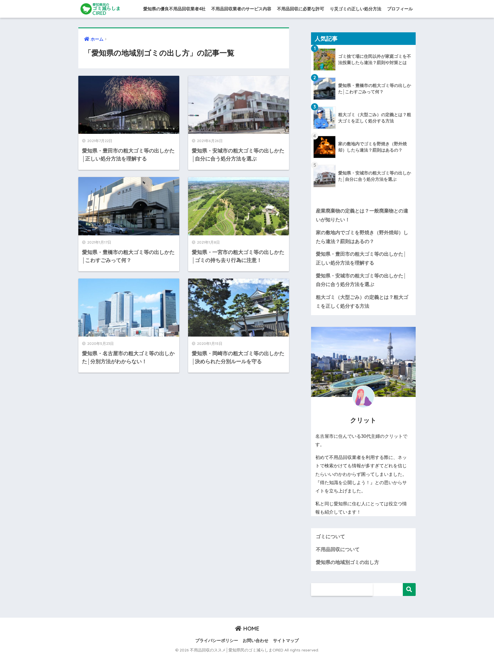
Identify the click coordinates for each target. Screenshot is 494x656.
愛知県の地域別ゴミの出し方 (347, 562)
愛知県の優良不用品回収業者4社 (174, 8)
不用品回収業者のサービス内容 (241, 8)
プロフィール (400, 8)
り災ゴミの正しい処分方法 (355, 8)
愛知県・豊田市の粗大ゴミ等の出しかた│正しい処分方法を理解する (361, 258)
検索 (409, 589)
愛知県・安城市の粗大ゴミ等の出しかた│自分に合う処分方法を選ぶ (361, 280)
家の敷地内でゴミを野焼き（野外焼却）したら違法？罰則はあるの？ (362, 237)
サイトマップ (286, 640)
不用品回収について (338, 549)
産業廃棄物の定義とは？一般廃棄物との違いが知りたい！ (362, 215)
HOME (250, 628)
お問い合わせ (255, 640)
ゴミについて (330, 536)
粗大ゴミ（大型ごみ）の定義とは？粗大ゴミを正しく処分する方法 (362, 302)
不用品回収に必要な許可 (300, 8)
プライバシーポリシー (216, 640)
